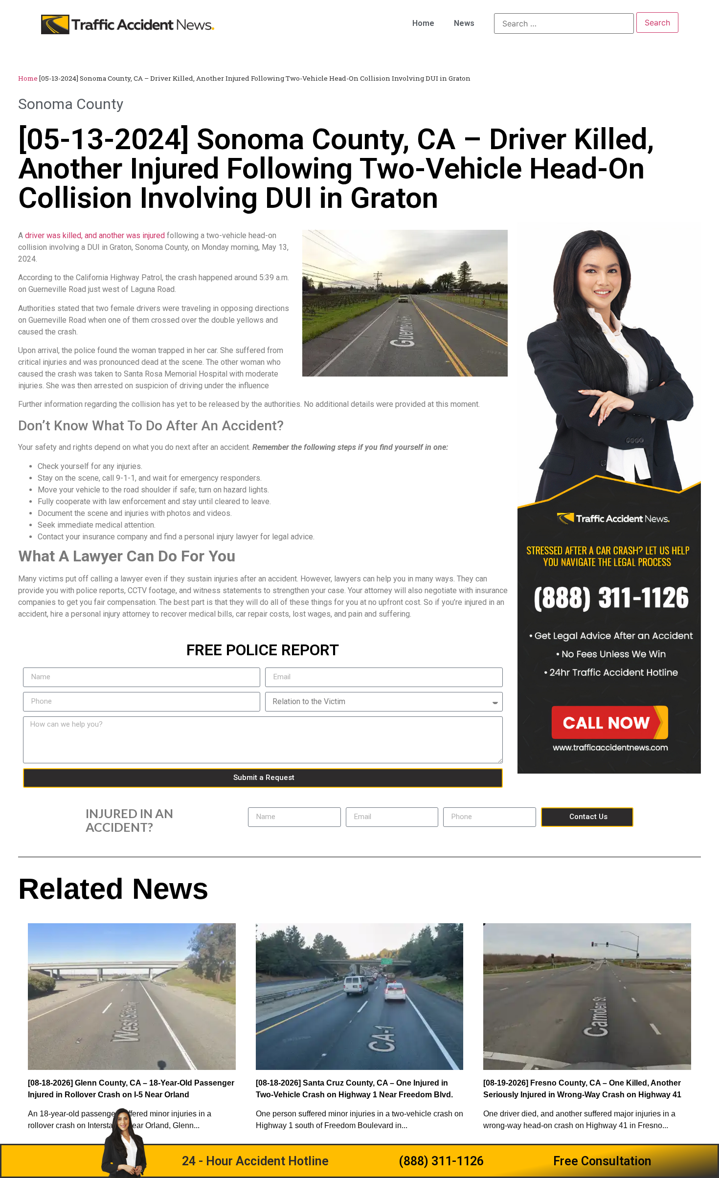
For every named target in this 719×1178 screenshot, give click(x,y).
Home (423, 23)
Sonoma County (70, 103)
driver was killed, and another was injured (95, 235)
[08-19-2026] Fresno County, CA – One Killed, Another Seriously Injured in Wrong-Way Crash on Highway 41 (582, 1089)
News (464, 23)
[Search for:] (564, 23)
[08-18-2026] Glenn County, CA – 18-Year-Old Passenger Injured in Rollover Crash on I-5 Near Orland (131, 1089)
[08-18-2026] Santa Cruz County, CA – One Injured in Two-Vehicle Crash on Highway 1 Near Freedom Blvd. (354, 1089)
